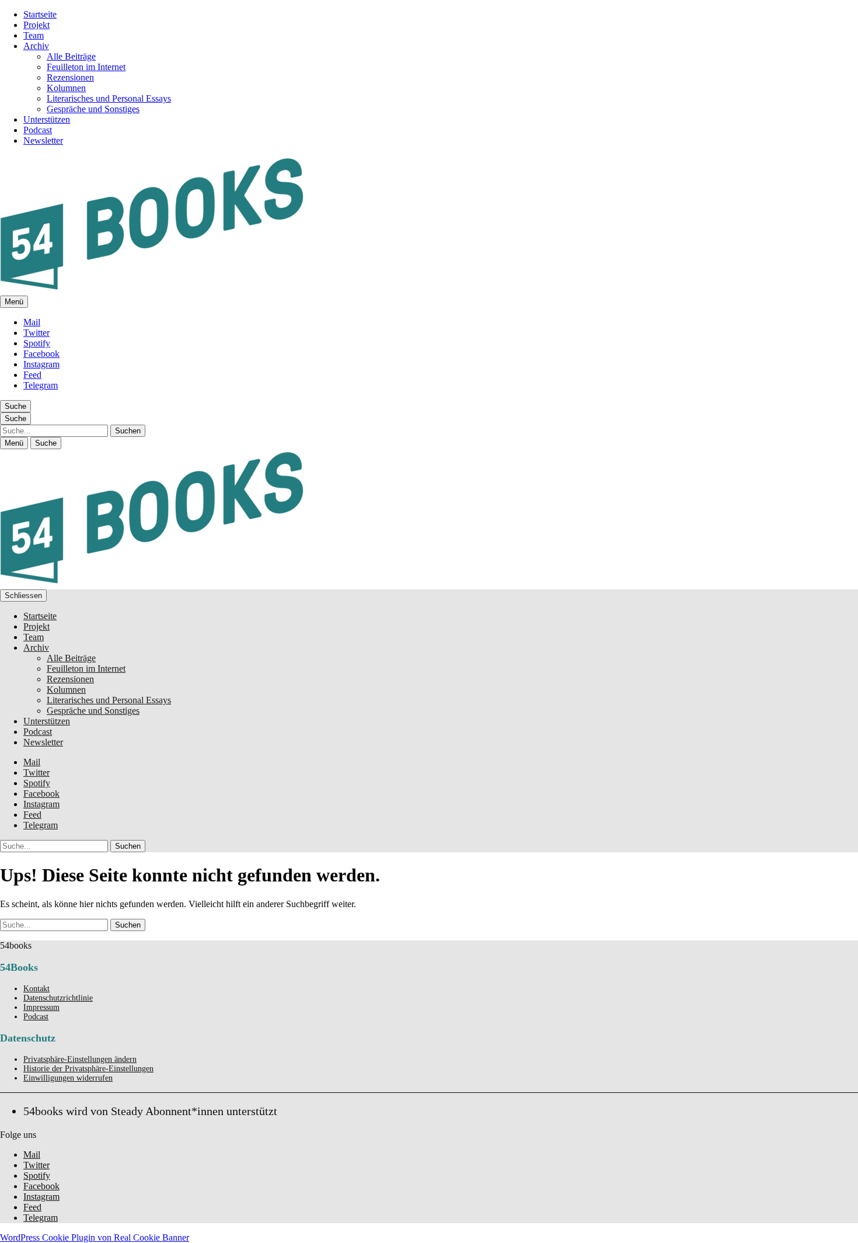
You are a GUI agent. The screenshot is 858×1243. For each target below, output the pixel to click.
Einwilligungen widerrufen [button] (68, 1078)
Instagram (41, 364)
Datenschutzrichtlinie (58, 998)
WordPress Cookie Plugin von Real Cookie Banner (94, 1237)
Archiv (36, 46)
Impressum (41, 1007)
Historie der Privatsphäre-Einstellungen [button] (88, 1068)
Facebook (41, 354)
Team (33, 35)
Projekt (36, 25)
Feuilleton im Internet (86, 67)
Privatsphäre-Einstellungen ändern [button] (80, 1059)
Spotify (36, 343)
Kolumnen (66, 88)
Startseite (40, 14)
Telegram (40, 385)
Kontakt (36, 988)
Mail (31, 322)
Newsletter (43, 140)
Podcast (37, 130)
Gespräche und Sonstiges (93, 109)
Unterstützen (46, 119)
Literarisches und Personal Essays (109, 98)
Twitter (36, 333)
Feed (32, 375)
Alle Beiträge (71, 56)
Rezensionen (70, 77)
